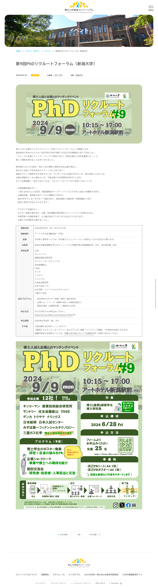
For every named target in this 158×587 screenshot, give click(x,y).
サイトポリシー (41, 583)
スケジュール (59, 574)
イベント (47, 51)
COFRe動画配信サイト (132, 574)
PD (61, 75)
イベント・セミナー (32, 51)
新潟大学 (79, 75)
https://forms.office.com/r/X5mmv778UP (54, 315)
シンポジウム (74, 574)
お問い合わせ (100, 583)
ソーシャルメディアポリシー (81, 583)
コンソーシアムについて (26, 574)
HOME (18, 51)
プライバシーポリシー (59, 583)
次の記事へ (93, 534)
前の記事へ (64, 534)
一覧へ (79, 534)
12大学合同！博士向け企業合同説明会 (101, 574)
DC (56, 75)
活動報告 (45, 574)
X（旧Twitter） (114, 583)
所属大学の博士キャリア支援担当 (79, 333)
